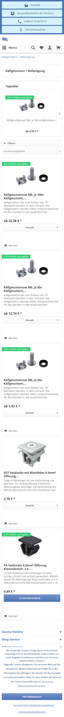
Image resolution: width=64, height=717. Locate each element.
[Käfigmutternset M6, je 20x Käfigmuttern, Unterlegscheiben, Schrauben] (32, 104)
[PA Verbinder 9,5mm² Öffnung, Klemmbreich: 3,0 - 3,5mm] (32, 547)
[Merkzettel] (41, 47)
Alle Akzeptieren (32, 696)
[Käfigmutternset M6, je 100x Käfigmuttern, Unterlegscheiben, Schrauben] (32, 176)
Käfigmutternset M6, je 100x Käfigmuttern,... (24, 196)
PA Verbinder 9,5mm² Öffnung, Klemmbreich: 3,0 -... (25, 567)
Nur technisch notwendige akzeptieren (33, 705)
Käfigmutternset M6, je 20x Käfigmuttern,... (32, 120)
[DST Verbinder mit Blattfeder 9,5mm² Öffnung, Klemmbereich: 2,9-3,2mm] (32, 454)
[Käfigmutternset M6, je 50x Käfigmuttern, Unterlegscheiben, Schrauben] (32, 269)
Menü (13, 48)
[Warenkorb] (58, 47)
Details (30, 227)
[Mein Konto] (49, 47)
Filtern (11, 143)
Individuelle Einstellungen (32, 711)
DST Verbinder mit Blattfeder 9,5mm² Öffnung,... (30, 474)
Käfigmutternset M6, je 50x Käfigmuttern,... (23, 289)
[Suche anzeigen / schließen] (32, 47)
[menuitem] (9, 47)
